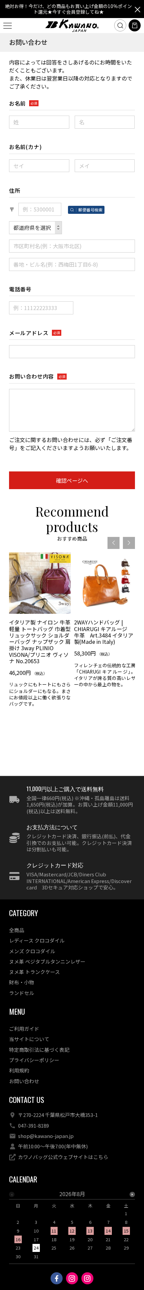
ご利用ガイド (24, 1028)
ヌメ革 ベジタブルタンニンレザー (47, 961)
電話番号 (20, 289)
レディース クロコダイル (37, 940)
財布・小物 (21, 982)
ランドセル (21, 992)
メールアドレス (29, 333)
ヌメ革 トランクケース (34, 971)
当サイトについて (29, 1038)
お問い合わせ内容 (31, 376)
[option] (40, 632)
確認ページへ (72, 480)
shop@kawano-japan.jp (46, 1135)
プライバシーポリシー (34, 1059)
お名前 (17, 103)
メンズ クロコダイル (32, 951)
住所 (14, 190)
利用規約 (19, 1070)
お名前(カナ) (25, 147)
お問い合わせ (24, 1081)
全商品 (16, 930)
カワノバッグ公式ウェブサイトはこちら (63, 1156)
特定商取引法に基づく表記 (39, 1049)
